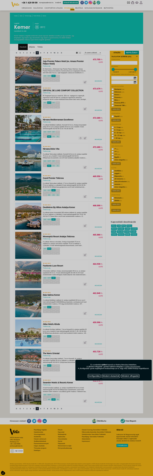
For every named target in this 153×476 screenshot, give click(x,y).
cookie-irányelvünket (132, 366)
